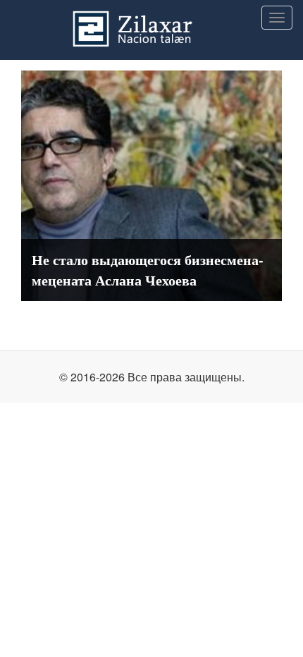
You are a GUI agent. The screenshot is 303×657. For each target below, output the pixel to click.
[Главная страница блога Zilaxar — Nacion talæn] (151, 17)
